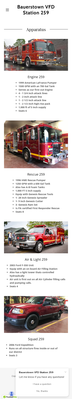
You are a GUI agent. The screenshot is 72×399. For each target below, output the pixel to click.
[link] (36, 10)
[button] (9, 10)
